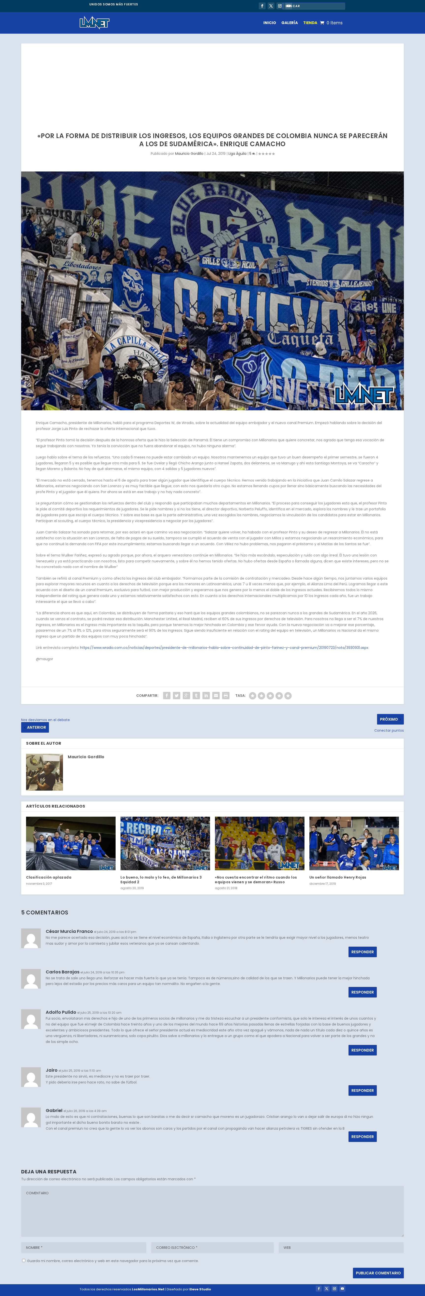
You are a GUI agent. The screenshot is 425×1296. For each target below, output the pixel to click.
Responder (362, 951)
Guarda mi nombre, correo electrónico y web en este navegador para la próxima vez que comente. (113, 1260)
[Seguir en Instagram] (279, 5)
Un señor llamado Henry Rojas (337, 877)
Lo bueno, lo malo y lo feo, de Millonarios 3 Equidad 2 (161, 879)
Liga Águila (237, 153)
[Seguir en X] (271, 5)
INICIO (269, 22)
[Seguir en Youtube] (342, 1289)
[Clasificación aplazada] (71, 843)
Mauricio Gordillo (189, 153)
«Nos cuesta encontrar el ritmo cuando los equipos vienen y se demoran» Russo (256, 879)
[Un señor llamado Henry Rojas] (354, 843)
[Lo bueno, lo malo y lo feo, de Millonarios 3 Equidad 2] (165, 843)
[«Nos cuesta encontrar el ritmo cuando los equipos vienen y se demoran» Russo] (259, 843)
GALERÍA (289, 22)
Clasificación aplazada (48, 877)
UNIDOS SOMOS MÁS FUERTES (113, 4)
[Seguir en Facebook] (262, 5)
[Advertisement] (212, 80)
